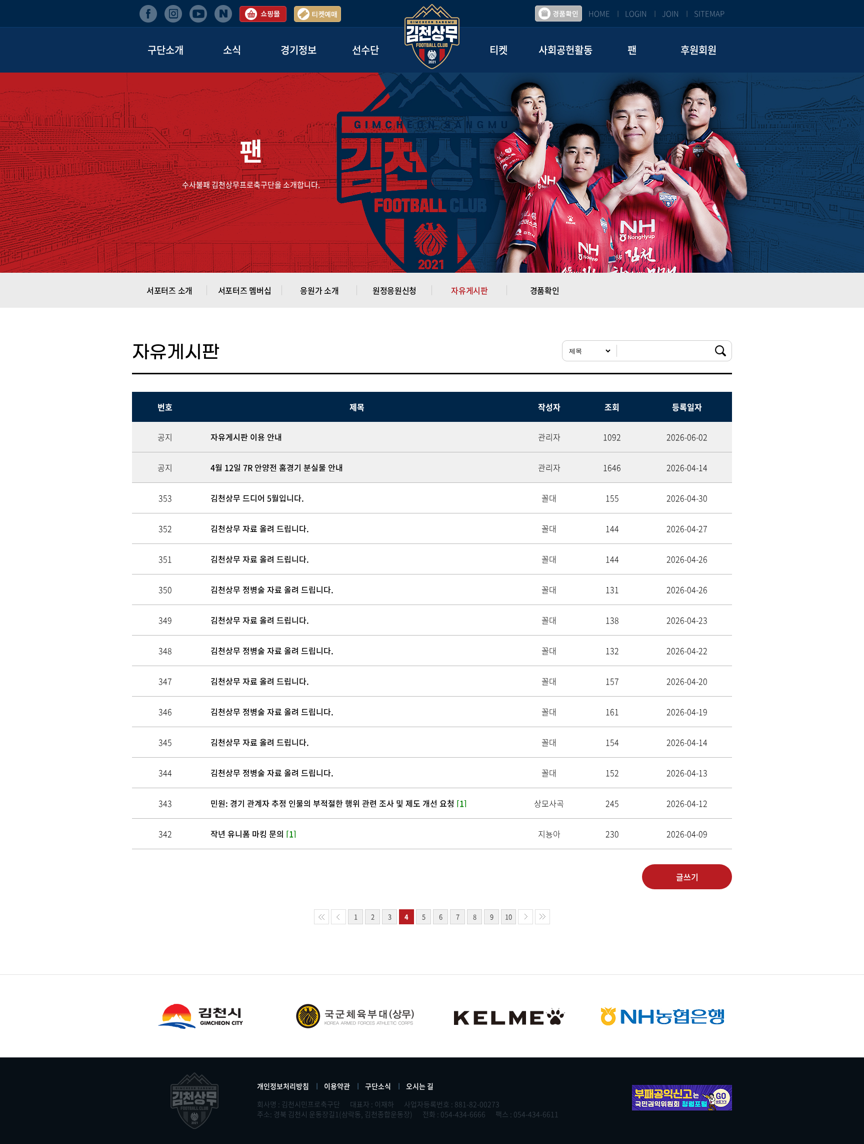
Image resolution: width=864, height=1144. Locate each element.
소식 (232, 50)
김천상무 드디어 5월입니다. (257, 498)
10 (508, 916)
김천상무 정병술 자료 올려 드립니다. (272, 590)
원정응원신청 (394, 290)
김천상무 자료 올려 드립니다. (259, 528)
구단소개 (166, 50)
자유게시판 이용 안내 (246, 437)
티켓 (499, 50)
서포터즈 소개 (169, 290)
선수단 (365, 50)
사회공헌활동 (565, 50)
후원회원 (698, 50)
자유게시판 (469, 290)
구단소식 (378, 1086)
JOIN (670, 13)
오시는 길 (420, 1086)
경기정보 (298, 50)
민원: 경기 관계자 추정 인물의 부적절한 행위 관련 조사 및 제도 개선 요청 (338, 803)
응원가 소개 (319, 290)
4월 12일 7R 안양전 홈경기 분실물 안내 (276, 467)
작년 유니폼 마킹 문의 (253, 834)
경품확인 (545, 290)
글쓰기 (687, 877)
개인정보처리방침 (283, 1086)
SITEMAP (709, 13)
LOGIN (636, 13)
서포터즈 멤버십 (245, 290)
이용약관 (337, 1086)
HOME (599, 13)
